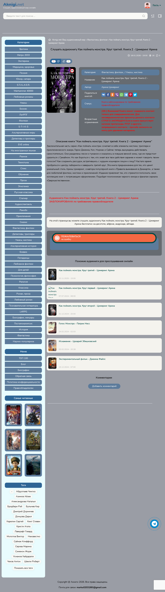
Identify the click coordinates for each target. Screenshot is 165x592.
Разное (23, 156)
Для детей (23, 269)
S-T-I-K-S (23, 126)
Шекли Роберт (31, 561)
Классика (23, 287)
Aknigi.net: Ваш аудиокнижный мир (68, 39)
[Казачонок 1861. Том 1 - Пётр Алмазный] (13, 465)
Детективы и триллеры (23, 138)
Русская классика (23, 192)
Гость (156, 5)
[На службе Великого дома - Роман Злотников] (13, 415)
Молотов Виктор (15, 536)
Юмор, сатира (23, 78)
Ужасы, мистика (23, 240)
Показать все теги (23, 568)
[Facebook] (108, 95)
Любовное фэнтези (23, 263)
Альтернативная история (23, 246)
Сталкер (23, 198)
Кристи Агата (23, 526)
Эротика (23, 49)
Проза (23, 180)
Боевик (23, 252)
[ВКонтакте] (103, 95)
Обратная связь (23, 376)
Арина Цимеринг (110, 87)
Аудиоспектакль (23, 204)
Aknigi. (19, 5)
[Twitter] (135, 95)
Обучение (23, 174)
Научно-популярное (23, 341)
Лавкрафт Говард (23, 531)
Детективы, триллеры (23, 234)
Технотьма (23, 162)
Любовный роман (23, 299)
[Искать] (144, 16)
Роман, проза (23, 293)
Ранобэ (23, 210)
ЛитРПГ (23, 114)
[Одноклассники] (112, 95)
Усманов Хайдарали (23, 556)
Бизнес (23, 108)
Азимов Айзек (23, 496)
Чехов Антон (13, 561)
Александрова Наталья (23, 501)
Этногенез (23, 186)
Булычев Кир (32, 506)
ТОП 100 (23, 358)
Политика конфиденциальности (23, 382)
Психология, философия (23, 275)
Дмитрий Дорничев (23, 511)
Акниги (74, 581)
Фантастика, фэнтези (23, 228)
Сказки (23, 222)
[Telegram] (126, 95)
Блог (23, 364)
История (23, 329)
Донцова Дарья (23, 516)
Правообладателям (23, 388)
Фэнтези (23, 120)
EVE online (23, 144)
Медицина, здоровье (23, 67)
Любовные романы (23, 96)
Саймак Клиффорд (23, 541)
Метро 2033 (23, 55)
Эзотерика (23, 61)
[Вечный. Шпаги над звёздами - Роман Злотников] (13, 440)
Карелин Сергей (15, 521)
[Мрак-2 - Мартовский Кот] (33, 465)
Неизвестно (34, 536)
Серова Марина (23, 546)
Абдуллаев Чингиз (25, 491)
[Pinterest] (130, 95)
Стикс (23, 168)
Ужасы (23, 102)
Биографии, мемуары (23, 317)
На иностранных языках (23, 150)
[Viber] (117, 95)
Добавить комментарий (104, 386)
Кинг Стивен (33, 521)
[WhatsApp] (121, 95)
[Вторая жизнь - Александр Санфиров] (33, 440)
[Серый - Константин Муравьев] (33, 415)
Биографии (23, 370)
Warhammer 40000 (23, 90)
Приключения (23, 216)
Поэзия (23, 73)
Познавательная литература (23, 305)
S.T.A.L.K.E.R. (23, 84)
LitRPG (23, 311)
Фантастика (23, 335)
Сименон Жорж (23, 551)
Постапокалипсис (23, 323)
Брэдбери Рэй (14, 506)
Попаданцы (23, 257)
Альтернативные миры (23, 132)
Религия (23, 281)
